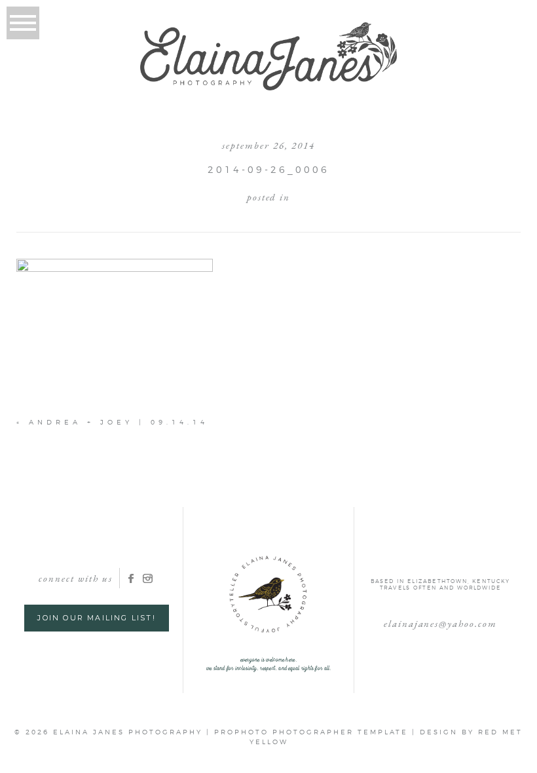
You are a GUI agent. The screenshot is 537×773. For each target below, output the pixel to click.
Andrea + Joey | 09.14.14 (118, 422)
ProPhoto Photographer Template (311, 732)
